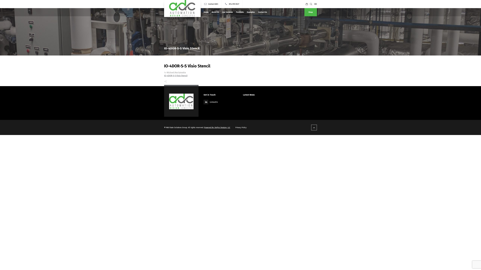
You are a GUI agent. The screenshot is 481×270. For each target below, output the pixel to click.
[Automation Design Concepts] (182, 8)
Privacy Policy (241, 127)
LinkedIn (214, 102)
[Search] (311, 4)
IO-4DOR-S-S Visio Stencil (175, 75)
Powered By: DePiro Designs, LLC (217, 127)
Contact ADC (213, 4)
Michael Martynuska (176, 72)
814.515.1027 (234, 4)
